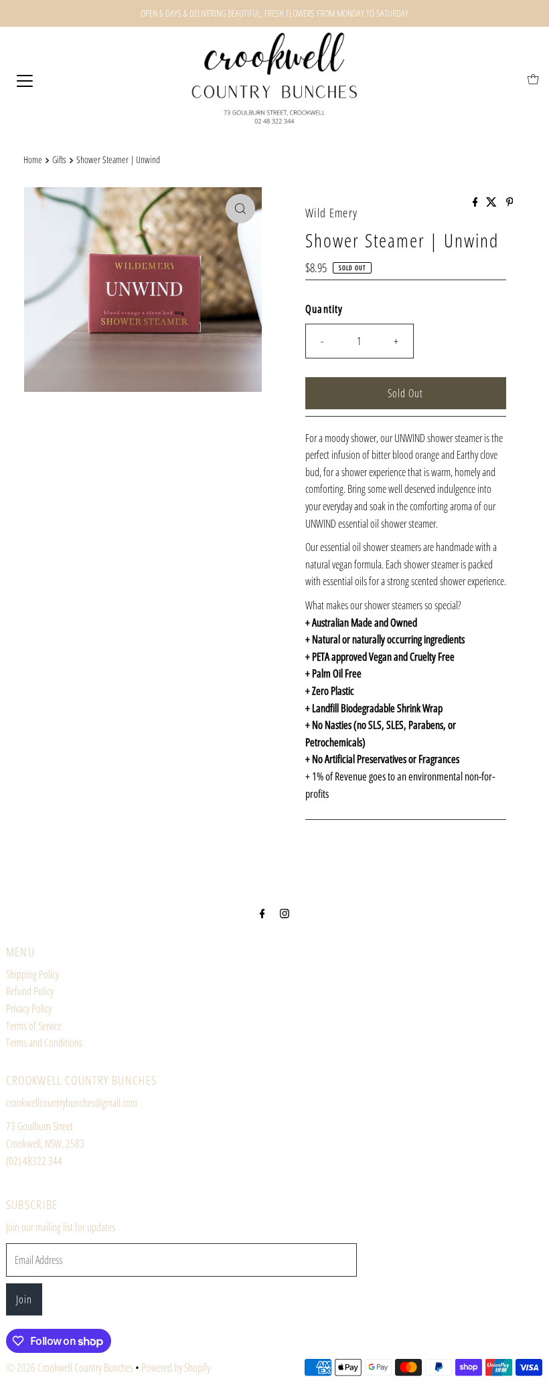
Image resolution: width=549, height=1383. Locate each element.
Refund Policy (30, 991)
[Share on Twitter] (492, 202)
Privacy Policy (29, 1008)
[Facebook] (262, 913)
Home (32, 159)
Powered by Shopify (175, 1367)
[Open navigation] (25, 80)
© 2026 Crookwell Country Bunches (69, 1367)
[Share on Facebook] (476, 202)
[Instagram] (284, 913)
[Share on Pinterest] (510, 202)
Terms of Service (34, 1026)
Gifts (59, 159)
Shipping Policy (32, 974)
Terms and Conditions (44, 1042)
